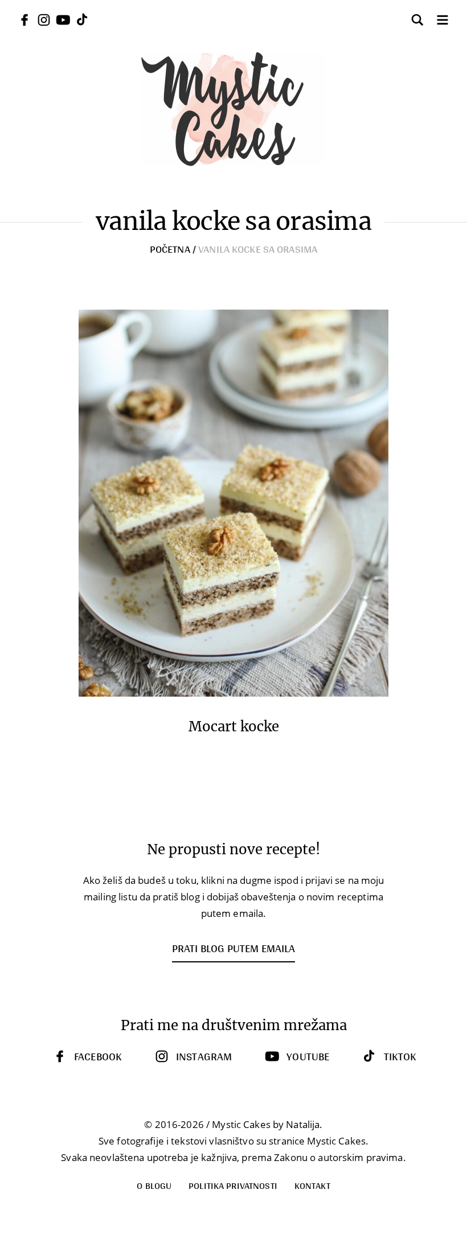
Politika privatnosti (233, 1185)
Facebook (97, 1056)
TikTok (400, 1056)
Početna (170, 248)
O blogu (154, 1185)
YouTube (307, 1056)
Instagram (204, 1056)
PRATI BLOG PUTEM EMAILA (233, 948)
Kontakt (312, 1185)
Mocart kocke (234, 726)
